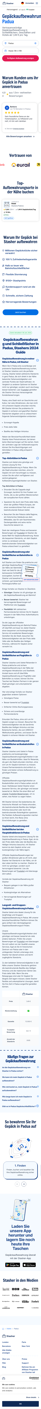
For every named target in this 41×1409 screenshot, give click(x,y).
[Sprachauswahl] (22, 3)
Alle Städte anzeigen (6, 1351)
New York (26, 1346)
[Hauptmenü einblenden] (36, 3)
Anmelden (29, 3)
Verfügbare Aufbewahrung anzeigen (20, 58)
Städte (9, 1329)
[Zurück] (17, 1184)
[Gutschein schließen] (38, 566)
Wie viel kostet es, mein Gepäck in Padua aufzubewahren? (19, 1089)
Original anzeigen (18, 128)
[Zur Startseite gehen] (8, 3)
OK (20, 1404)
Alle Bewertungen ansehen (19, 136)
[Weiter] (23, 1184)
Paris (24, 1342)
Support (25, 1363)
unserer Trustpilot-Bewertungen (15, 794)
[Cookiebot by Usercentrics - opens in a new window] (29, 1378)
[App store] (29, 1265)
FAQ (4, 1363)
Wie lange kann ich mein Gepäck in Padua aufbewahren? (17, 1098)
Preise (24, 1359)
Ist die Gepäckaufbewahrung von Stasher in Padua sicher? (16, 1069)
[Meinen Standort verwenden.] (36, 43)
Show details (31, 1397)
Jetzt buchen (20, 312)
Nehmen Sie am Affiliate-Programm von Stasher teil (30, 1369)
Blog (4, 1367)
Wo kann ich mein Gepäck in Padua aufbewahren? (17, 1079)
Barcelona (6, 1346)
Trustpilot (25, 390)
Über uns (6, 1359)
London (5, 1342)
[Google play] (12, 1265)
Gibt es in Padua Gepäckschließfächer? (19, 1106)
